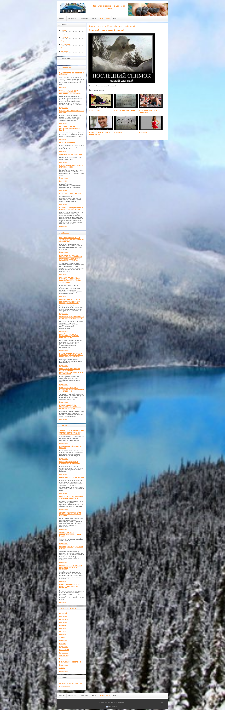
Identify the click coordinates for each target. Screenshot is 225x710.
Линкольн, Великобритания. (70, 154)
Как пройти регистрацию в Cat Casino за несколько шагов (71, 317)
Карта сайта (65, 51)
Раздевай (63, 613)
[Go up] (162, 704)
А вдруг (62, 638)
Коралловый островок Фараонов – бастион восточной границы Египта (70, 91)
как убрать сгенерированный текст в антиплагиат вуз (71, 683)
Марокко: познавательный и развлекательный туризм (71, 208)
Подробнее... (63, 87)
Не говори (63, 619)
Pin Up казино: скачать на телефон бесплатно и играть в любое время (71, 239)
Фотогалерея (65, 44)
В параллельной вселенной (70, 662)
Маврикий (63, 181)
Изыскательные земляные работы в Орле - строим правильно (70, 586)
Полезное (64, 37)
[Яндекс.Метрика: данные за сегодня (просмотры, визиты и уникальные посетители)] (111, 707)
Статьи (63, 48)
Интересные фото (68, 608)
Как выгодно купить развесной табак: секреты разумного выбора (70, 406)
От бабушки (64, 650)
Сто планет (63, 656)
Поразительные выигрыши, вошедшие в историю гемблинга (70, 567)
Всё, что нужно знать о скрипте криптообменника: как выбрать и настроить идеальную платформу (70, 257)
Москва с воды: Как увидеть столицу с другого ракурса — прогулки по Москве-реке (71, 354)
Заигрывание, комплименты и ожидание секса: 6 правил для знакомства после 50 (71, 432)
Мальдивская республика (70, 193)
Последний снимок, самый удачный (106, 30)
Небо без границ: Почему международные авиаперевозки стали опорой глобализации (71, 371)
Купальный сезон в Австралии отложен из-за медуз (70, 128)
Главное (62, 625)
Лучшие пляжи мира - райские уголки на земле (71, 166)
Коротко (62, 644)
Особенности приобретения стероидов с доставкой (71, 497)
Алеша (62, 668)
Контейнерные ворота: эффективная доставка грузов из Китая (69, 335)
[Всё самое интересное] (73, 8)
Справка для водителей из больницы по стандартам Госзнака (70, 513)
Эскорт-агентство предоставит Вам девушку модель (70, 534)
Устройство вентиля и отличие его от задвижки (69, 462)
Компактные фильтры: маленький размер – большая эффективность (71, 389)
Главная (64, 30)
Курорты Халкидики (67, 142)
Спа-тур (62, 631)
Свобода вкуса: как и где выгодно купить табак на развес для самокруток (69, 301)
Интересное (65, 34)
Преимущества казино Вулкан (71, 477)
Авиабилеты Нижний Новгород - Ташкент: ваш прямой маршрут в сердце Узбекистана (70, 280)
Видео (63, 41)
